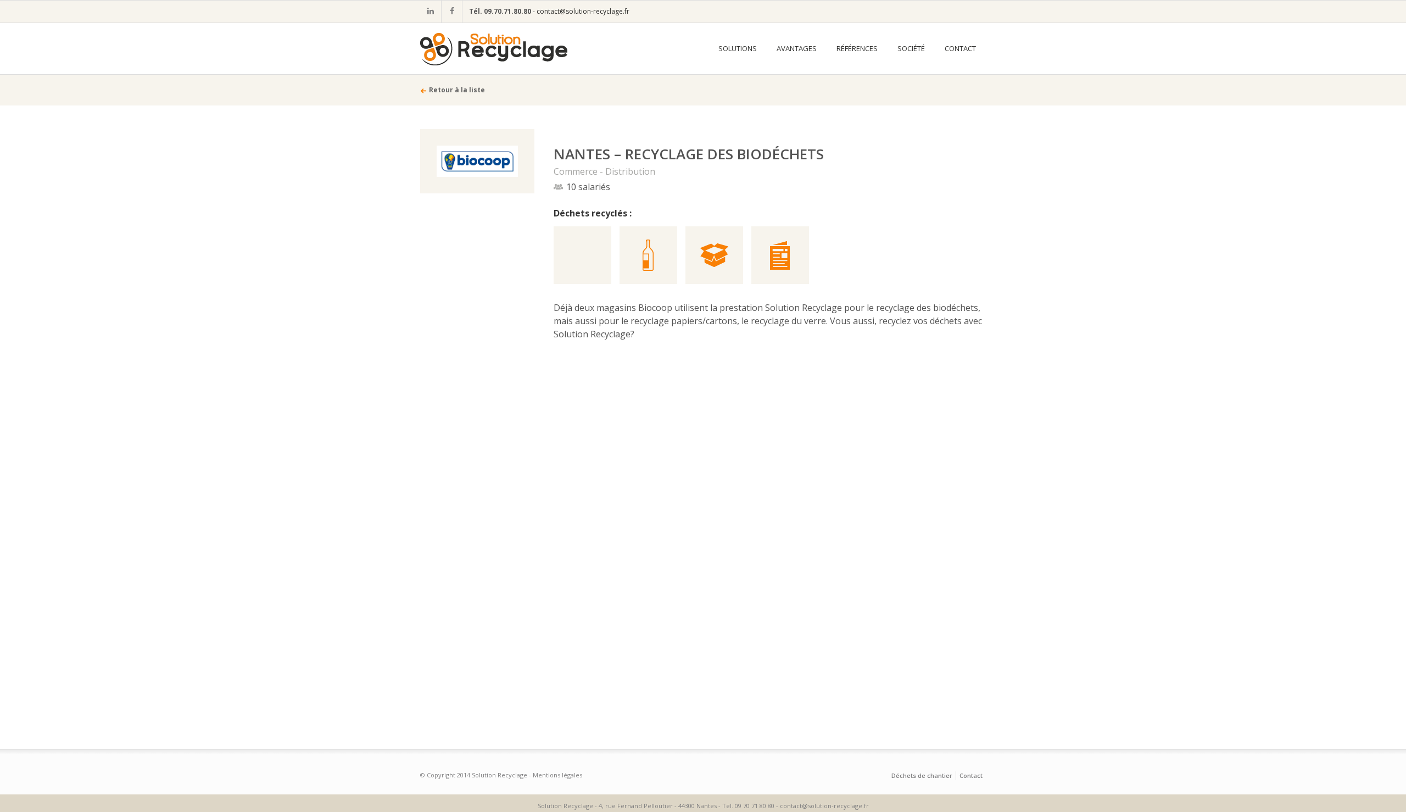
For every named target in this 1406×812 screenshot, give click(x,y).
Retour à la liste (457, 89)
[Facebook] (451, 12)
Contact (971, 775)
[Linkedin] (430, 12)
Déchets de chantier (921, 775)
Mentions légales (557, 775)
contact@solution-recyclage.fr (583, 11)
